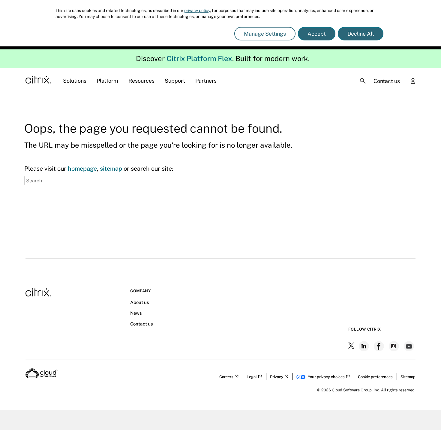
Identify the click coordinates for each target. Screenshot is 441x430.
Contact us (387, 81)
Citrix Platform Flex (199, 58)
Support (175, 81)
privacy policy (197, 10)
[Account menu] (413, 81)
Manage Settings (265, 34)
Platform (107, 81)
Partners (206, 81)
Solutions (74, 81)
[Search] (362, 81)
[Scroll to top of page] (425, 413)
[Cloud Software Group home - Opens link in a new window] (42, 376)
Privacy (276, 377)
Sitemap (408, 377)
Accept (317, 34)
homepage (82, 168)
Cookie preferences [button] (375, 377)
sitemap (111, 168)
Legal (252, 377)
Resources (141, 81)
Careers (226, 377)
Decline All (360, 34)
